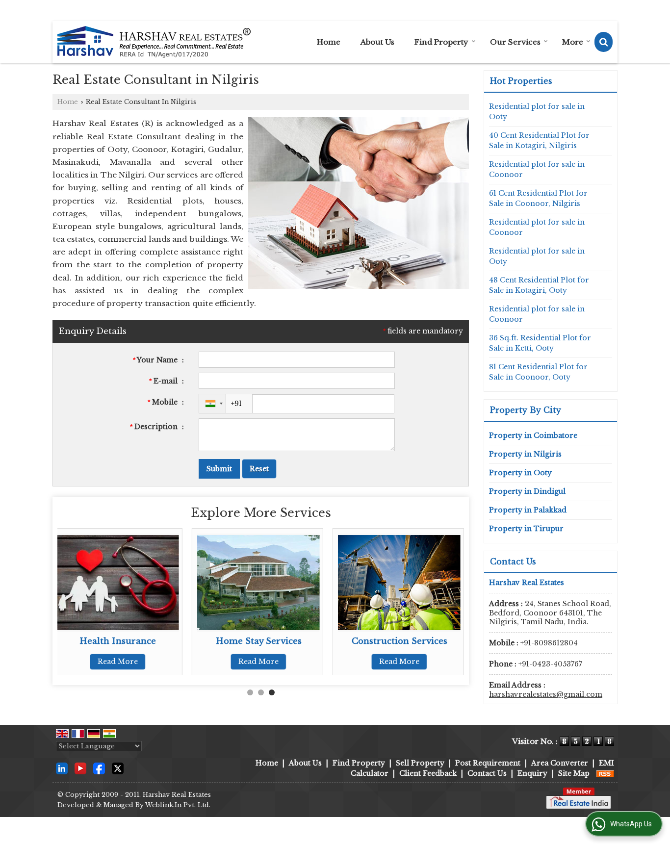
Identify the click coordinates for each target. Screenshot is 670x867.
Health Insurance (117, 641)
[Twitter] (118, 768)
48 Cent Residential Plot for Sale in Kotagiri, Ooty (539, 285)
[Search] (603, 42)
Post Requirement (487, 763)
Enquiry (532, 773)
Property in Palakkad (528, 510)
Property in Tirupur (526, 528)
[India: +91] (212, 403)
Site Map (574, 773)
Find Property (441, 42)
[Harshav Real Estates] (154, 42)
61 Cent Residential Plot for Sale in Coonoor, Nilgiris (538, 198)
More (572, 42)
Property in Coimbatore (533, 435)
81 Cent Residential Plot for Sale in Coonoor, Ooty (538, 372)
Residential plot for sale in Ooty (537, 111)
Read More (118, 661)
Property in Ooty (520, 472)
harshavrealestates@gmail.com (545, 694)
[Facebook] (99, 768)
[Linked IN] (62, 768)
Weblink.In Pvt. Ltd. (177, 805)
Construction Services (399, 641)
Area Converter (559, 763)
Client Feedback (428, 773)
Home (328, 42)
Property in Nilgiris (525, 454)
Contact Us (487, 773)
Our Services (515, 42)
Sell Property (420, 763)
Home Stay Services (259, 641)
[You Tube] (80, 768)
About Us (377, 42)
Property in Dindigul (527, 491)
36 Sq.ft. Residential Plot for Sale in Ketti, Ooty (540, 343)
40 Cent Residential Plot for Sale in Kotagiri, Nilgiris (539, 140)
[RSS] (605, 773)
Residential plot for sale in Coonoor (537, 169)
